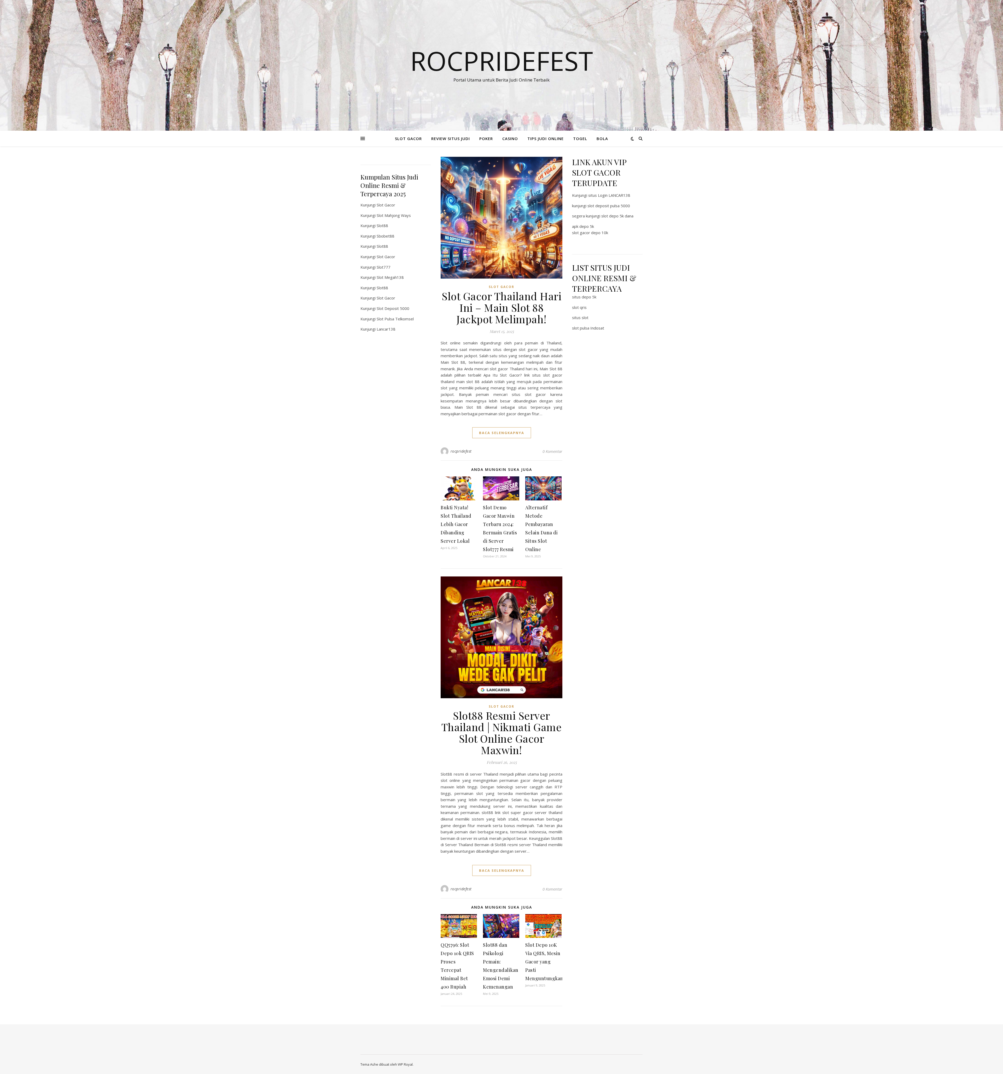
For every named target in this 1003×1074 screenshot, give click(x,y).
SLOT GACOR (408, 138)
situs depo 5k (584, 296)
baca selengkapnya (501, 432)
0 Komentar (552, 451)
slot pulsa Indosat (588, 328)
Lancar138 (386, 329)
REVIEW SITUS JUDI (450, 138)
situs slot (580, 317)
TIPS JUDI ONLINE (545, 138)
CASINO (510, 138)
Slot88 (382, 225)
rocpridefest (461, 451)
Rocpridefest (501, 61)
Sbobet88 (385, 236)
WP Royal (405, 1064)
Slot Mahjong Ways (394, 215)
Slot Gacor (386, 204)
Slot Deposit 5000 (393, 308)
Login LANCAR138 (614, 195)
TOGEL (580, 138)
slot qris (579, 307)
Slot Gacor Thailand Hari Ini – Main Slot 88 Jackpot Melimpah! (501, 307)
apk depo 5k (583, 226)
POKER (486, 138)
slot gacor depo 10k (590, 232)
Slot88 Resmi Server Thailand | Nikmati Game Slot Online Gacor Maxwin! (501, 732)
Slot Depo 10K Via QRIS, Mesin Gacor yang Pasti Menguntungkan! (544, 961)
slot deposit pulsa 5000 (608, 205)
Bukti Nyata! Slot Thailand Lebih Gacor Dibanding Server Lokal (456, 524)
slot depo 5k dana (617, 215)
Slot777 (383, 267)
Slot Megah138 (390, 277)
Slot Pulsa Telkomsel (395, 318)
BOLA (602, 138)
